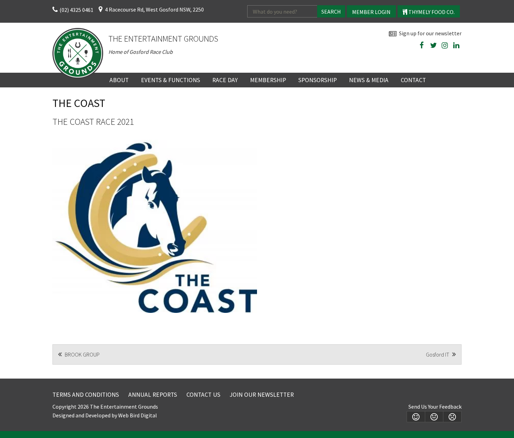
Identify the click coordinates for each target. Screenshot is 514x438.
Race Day (225, 80)
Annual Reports (152, 394)
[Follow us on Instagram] (445, 45)
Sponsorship (317, 80)
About (119, 80)
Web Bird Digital (137, 415)
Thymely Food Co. (431, 11)
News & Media (368, 80)
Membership (268, 80)
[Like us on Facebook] (421, 45)
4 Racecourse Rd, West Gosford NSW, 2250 (154, 9)
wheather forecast (458, 62)
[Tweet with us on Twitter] (433, 45)
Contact (413, 80)
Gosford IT (438, 354)
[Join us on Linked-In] (456, 45)
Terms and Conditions (85, 394)
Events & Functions (170, 80)
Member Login (371, 11)
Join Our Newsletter (262, 394)
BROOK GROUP (82, 354)
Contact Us (203, 394)
